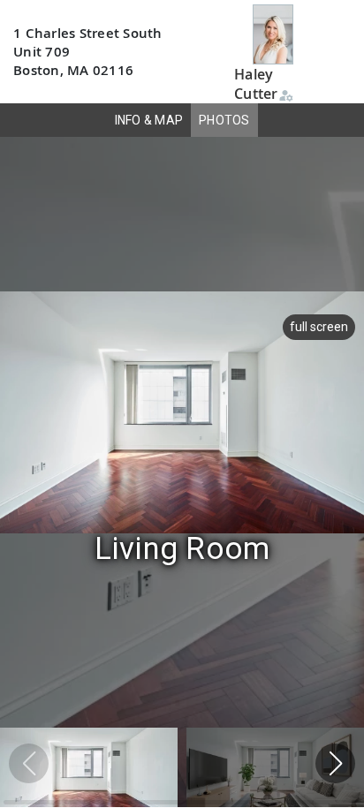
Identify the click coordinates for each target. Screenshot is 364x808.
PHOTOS (224, 120)
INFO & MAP (149, 120)
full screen (319, 327)
